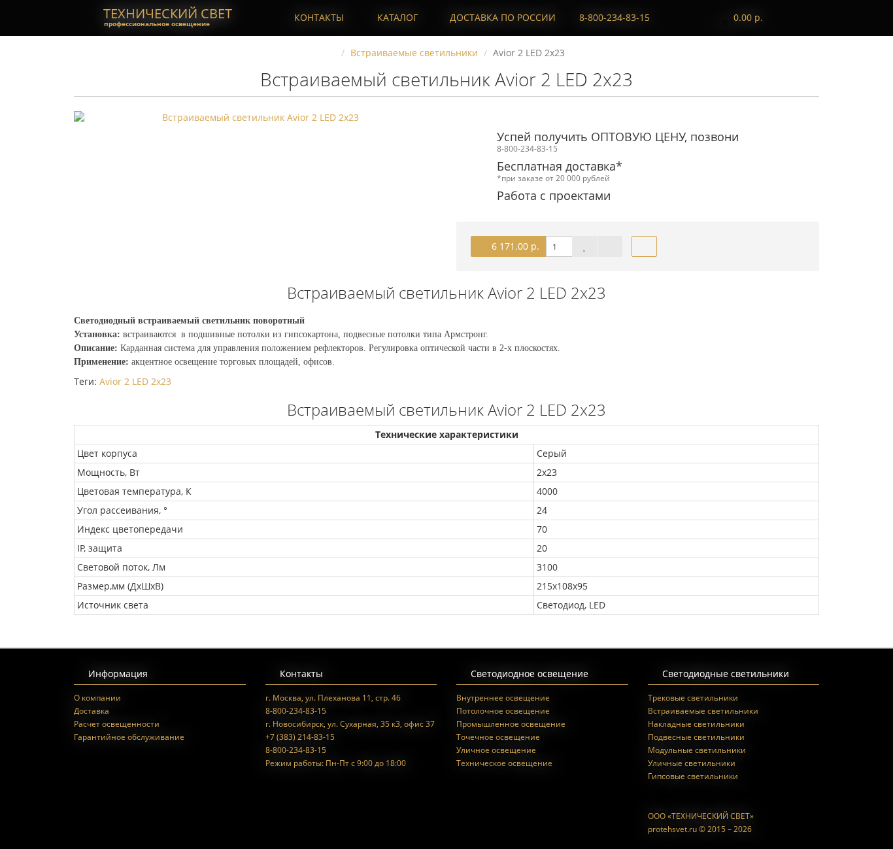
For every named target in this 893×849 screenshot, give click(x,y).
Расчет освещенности (117, 723)
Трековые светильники (693, 697)
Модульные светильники (697, 750)
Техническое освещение (504, 763)
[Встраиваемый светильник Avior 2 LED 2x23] (255, 117)
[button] (739, 18)
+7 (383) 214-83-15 (300, 736)
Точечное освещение (498, 736)
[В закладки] (584, 246)
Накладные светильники (696, 723)
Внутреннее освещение (503, 697)
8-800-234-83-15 (613, 17)
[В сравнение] (610, 246)
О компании (97, 697)
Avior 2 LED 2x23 (135, 381)
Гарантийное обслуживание (129, 736)
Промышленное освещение (510, 723)
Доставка (91, 710)
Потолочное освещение (503, 710)
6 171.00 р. (514, 246)
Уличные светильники (691, 763)
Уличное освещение (496, 750)
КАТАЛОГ (397, 17)
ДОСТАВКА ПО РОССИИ (501, 17)
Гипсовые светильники (693, 776)
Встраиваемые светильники (703, 710)
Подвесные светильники (696, 736)
